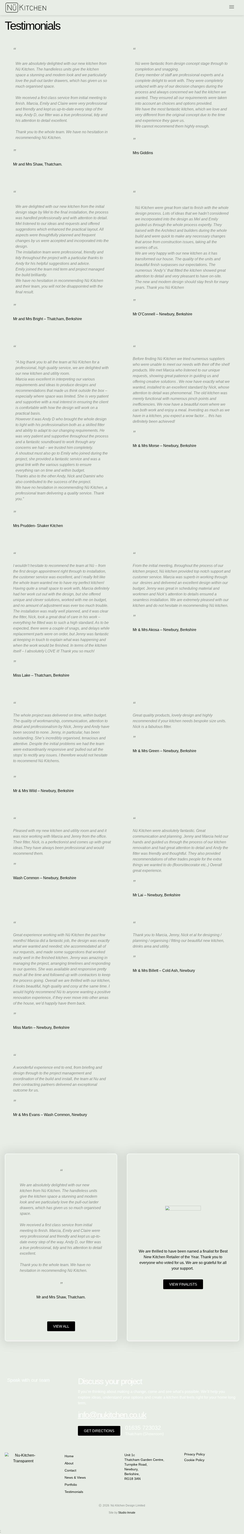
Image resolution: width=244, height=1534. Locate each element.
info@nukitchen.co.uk (112, 1414)
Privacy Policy (194, 1454)
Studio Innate (126, 1512)
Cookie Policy (194, 1460)
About (69, 1463)
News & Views (75, 1477)
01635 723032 (143, 1428)
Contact (70, 1470)
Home (69, 1456)
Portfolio (71, 1485)
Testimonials (74, 1492)
